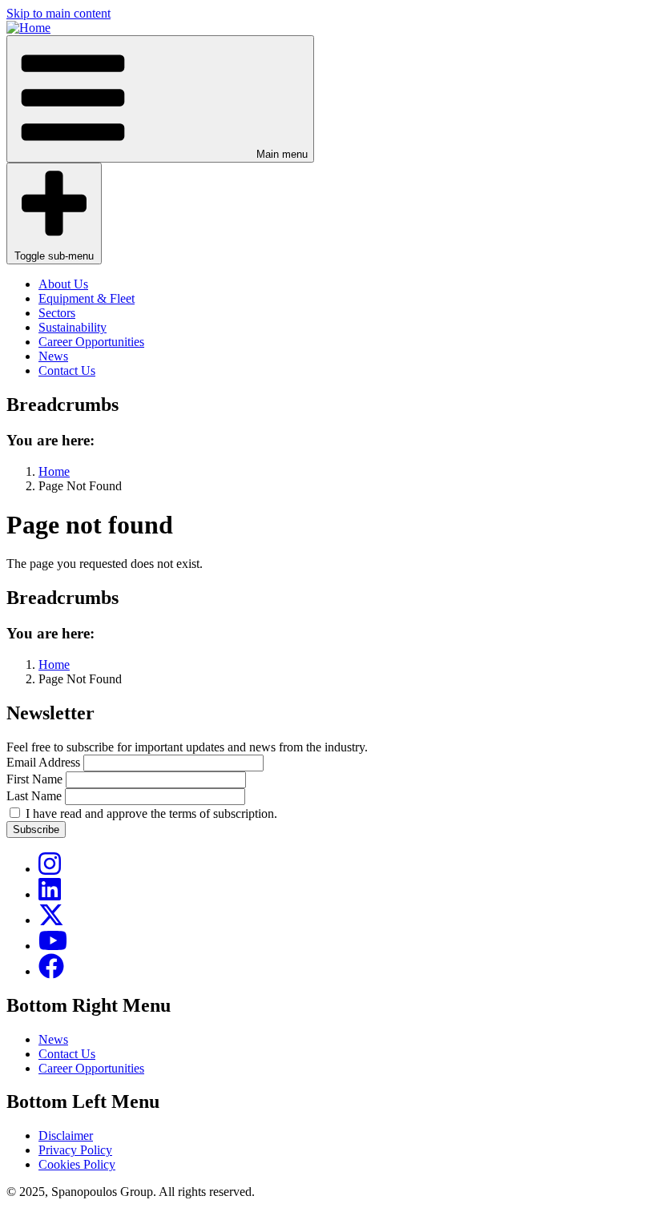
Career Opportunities (91, 341)
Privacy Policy (75, 1150)
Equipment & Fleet (86, 298)
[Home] (28, 27)
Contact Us (66, 370)
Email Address (43, 762)
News (53, 356)
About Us (63, 284)
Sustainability (72, 327)
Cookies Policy (76, 1164)
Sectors (56, 313)
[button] (160, 99)
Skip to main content (58, 13)
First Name (34, 779)
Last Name (34, 796)
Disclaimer (65, 1135)
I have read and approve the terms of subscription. (151, 813)
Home (54, 471)
